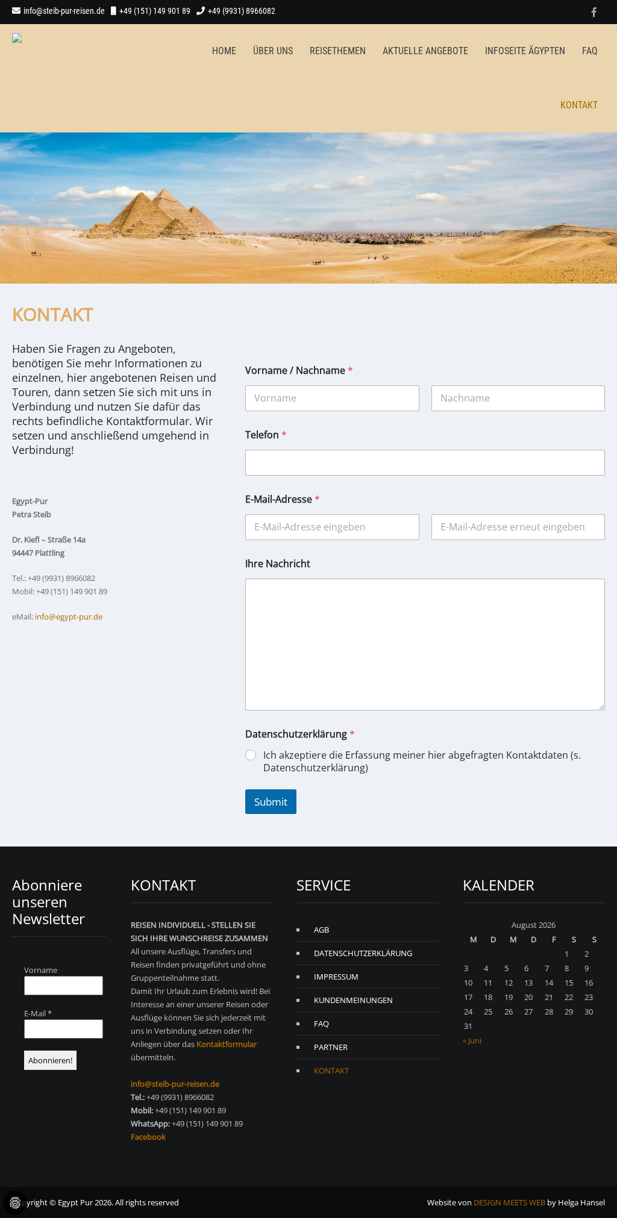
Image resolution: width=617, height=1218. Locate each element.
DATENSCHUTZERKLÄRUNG (363, 953)
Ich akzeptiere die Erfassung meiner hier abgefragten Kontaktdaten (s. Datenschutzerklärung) (422, 761)
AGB (321, 929)
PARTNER (331, 1047)
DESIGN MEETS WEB (509, 1202)
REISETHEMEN (338, 51)
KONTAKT (579, 105)
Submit (270, 802)
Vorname (40, 970)
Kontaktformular (226, 1044)
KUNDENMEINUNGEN (353, 1000)
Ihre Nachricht (277, 564)
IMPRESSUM (336, 976)
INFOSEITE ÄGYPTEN (525, 51)
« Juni (472, 1040)
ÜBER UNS (273, 51)
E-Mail (38, 1013)
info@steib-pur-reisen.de (64, 11)
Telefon (266, 435)
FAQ (590, 51)
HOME (224, 51)
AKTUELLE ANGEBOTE (425, 51)
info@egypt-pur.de (68, 616)
